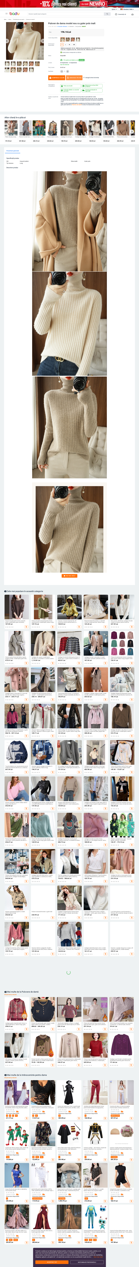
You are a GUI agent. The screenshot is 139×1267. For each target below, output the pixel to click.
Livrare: (50, 62)
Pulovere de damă (30, 19)
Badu (5, 19)
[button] (6, 14)
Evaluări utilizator (62, 26)
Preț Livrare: (51, 67)
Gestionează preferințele (87, 1262)
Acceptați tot (52, 1262)
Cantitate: (50, 71)
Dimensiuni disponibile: (51, 44)
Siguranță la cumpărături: (51, 85)
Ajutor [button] (113, 9)
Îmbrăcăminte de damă (18, 19)
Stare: (49, 55)
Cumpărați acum (56, 78)
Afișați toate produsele (10, 964)
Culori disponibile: (53, 37)
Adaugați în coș (74, 78)
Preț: (50, 32)
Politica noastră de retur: (53, 97)
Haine (9, 19)
